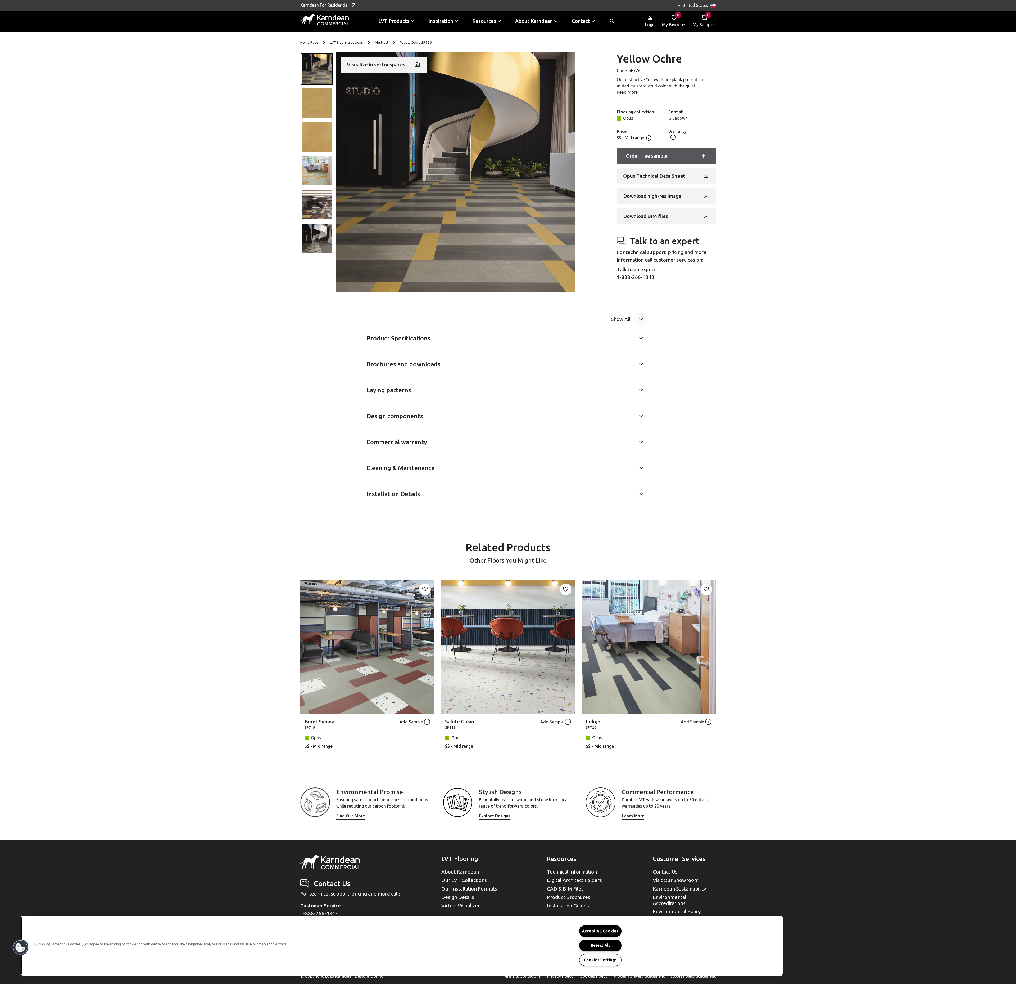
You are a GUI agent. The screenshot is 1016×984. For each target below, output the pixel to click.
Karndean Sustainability (679, 889)
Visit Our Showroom (675, 880)
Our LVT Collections (464, 880)
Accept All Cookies (600, 931)
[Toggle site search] (612, 21)
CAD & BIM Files (565, 889)
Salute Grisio (459, 721)
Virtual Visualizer (460, 906)
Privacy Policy (560, 976)
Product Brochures (568, 897)
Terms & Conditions (521, 976)
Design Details (457, 897)
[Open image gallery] (455, 172)
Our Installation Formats (469, 889)
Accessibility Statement (693, 976)
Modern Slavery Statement (639, 976)
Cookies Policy (593, 976)
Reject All (600, 945)
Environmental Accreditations (669, 900)
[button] (317, 69)
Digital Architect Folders (574, 880)
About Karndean (460, 872)
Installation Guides (568, 906)
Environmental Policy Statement (677, 914)
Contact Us (665, 872)
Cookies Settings (600, 960)
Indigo (593, 721)
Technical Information (572, 872)
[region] (402, 946)
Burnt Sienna (319, 721)
